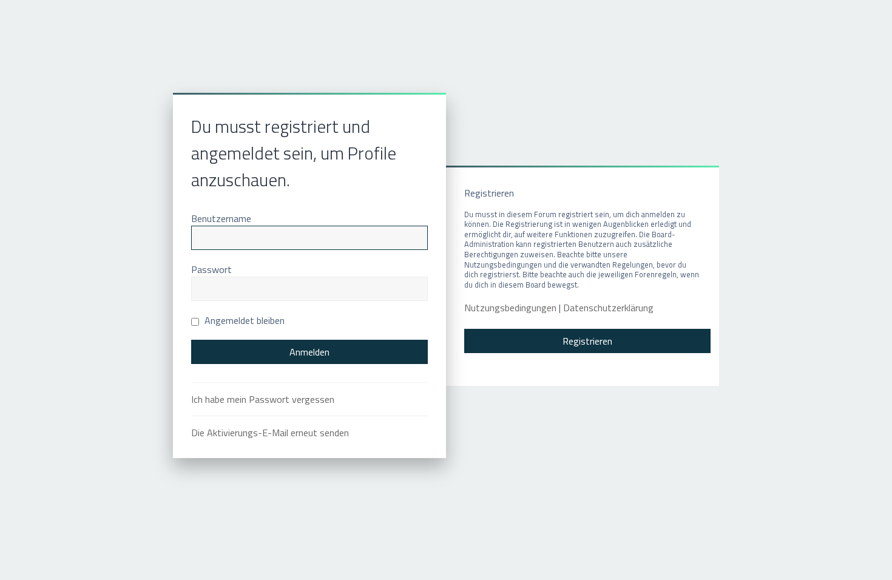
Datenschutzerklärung (608, 308)
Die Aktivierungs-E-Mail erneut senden (270, 432)
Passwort (211, 269)
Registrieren (587, 341)
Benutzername (221, 218)
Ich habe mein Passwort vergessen (262, 399)
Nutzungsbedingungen (510, 308)
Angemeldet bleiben (243, 320)
